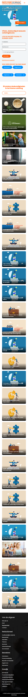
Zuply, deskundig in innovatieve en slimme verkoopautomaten (12, 572)
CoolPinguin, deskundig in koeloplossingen (10, 213)
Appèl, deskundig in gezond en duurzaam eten (11, 469)
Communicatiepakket (8, 675)
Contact (4, 627)
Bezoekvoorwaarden (7, 660)
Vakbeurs (4, 686)
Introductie (5, 672)
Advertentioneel (6, 646)
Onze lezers (5, 656)
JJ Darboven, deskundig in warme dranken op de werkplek (12, 606)
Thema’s (4, 642)
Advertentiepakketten (8, 679)
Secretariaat (5, 648)
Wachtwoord (5, 47)
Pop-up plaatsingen (7, 682)
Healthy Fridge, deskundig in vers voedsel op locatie (12, 554)
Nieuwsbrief (5, 637)
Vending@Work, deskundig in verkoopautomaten (11, 230)
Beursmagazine (6, 684)
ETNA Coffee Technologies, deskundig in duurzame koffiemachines (13, 127)
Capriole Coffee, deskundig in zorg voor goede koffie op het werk (13, 589)
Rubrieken (4, 639)
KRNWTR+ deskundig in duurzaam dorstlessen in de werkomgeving (12, 332)
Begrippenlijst (5, 625)
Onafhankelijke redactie (8, 635)
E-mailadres (5, 41)
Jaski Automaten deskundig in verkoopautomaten (11, 366)
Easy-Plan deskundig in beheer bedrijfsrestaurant (11, 179)
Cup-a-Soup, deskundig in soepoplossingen (10, 264)
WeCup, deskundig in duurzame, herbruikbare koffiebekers (11, 486)
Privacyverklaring (7, 658)
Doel (3, 623)
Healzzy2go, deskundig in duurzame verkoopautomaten (12, 315)
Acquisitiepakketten (7, 677)
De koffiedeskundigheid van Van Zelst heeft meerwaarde (13, 144)
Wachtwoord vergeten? (8, 60)
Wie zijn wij (5, 621)
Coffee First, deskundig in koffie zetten (13, 504)
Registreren (17, 67)
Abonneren (6, 67)
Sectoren (4, 644)
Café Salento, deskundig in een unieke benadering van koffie (13, 418)
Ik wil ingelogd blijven (8, 52)
